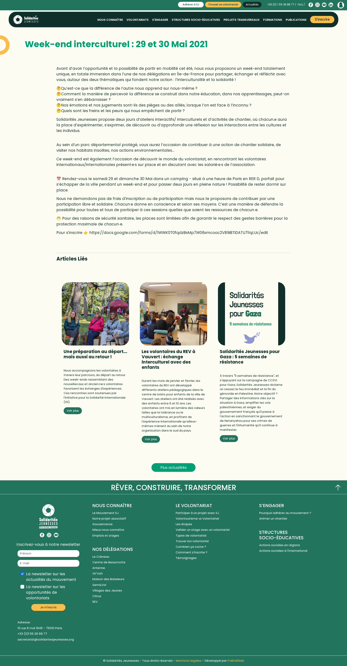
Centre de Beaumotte (108, 562)
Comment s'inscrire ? (191, 552)
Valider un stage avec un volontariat (203, 530)
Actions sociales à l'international (283, 551)
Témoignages (186, 558)
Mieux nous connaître (108, 530)
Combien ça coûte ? (191, 547)
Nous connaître (110, 20)
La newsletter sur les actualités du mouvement (51, 576)
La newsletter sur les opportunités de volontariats (45, 592)
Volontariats (138, 20)
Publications (296, 20)
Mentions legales (188, 661)
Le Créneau (100, 557)
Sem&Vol (99, 585)
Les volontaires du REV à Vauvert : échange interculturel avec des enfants (168, 359)
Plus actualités (173, 467)
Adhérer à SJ (191, 4)
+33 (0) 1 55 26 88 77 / (281, 4)
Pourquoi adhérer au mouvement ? (285, 513)
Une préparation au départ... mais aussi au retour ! (95, 354)
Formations (272, 20)
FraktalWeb (235, 661)
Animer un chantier (273, 518)
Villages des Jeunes (107, 590)
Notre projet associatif (109, 518)
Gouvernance (102, 524)
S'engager (160, 20)
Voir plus (73, 411)
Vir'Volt (97, 573)
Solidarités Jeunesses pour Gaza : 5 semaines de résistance (250, 357)
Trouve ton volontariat (192, 541)
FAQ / (301, 4)
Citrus (96, 596)
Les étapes (184, 524)
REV (95, 602)
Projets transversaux (242, 20)
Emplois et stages (105, 535)
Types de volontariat (191, 535)
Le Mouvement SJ (105, 513)
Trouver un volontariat (223, 4)
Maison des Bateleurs (108, 579)
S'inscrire (322, 19)
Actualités (252, 4)
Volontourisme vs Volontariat (198, 518)
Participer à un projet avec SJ (198, 513)
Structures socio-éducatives (196, 20)
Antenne (98, 568)
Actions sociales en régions (279, 545)
